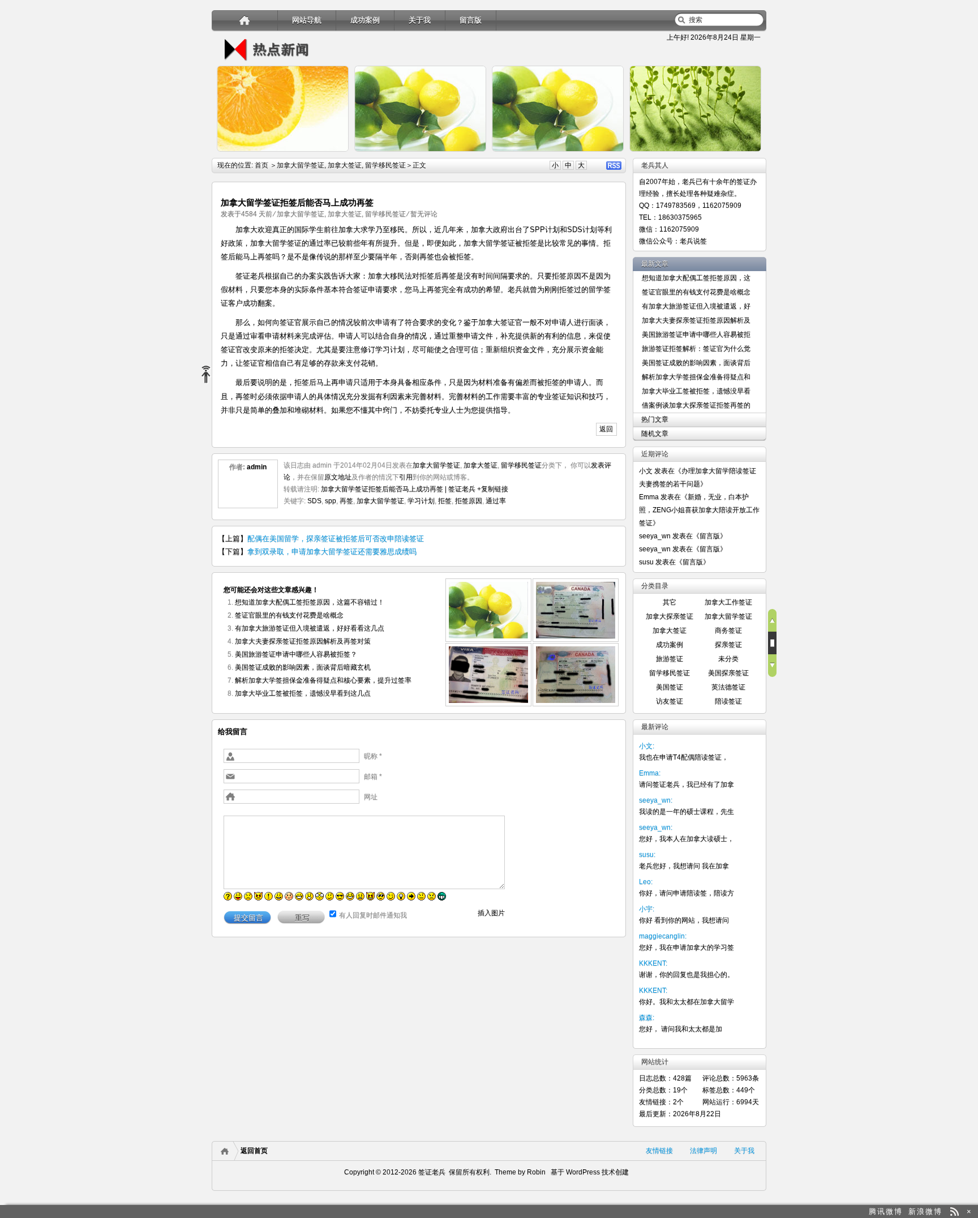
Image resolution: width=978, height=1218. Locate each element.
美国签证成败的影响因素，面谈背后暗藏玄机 (303, 667)
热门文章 (654, 419)
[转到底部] (772, 665)
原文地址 (337, 477)
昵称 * (373, 756)
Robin (536, 1172)
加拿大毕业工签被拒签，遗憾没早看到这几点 (303, 693)
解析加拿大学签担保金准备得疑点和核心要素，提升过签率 (323, 680)
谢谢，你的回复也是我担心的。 (686, 975)
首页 (261, 165)
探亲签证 (728, 645)
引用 (406, 477)
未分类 (728, 659)
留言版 (471, 20)
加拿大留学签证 (300, 165)
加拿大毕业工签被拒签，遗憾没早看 (696, 391)
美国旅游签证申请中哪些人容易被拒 (696, 334)
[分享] (210, 375)
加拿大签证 (345, 165)
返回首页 (254, 1151)
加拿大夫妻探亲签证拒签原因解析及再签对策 (303, 641)
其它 (669, 602)
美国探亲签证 (728, 673)
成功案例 (365, 20)
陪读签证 (728, 701)
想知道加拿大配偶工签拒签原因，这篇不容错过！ (309, 602)
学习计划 (421, 501)
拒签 (445, 501)
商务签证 (728, 630)
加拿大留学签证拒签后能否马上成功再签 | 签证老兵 (398, 489)
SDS (314, 501)
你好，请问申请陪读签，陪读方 (686, 893)
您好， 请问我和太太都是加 (680, 1029)
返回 (606, 429)
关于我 (420, 20)
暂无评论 (423, 214)
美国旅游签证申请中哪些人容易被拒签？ (296, 654)
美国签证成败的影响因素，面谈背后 (696, 363)
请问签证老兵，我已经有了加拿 (686, 784)
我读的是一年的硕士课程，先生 (686, 812)
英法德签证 (728, 687)
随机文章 (654, 434)
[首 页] (245, 20)
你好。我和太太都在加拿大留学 (686, 1002)
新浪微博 (925, 1211)
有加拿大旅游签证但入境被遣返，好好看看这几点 (309, 628)
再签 (346, 501)
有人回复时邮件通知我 (373, 915)
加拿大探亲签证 (669, 616)
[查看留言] (772, 643)
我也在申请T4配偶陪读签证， (683, 757)
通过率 (496, 501)
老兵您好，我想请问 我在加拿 (684, 866)
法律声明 (703, 1151)
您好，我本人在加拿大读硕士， (686, 839)
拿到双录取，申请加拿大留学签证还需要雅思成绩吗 (332, 551)
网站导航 (306, 20)
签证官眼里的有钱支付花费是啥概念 (289, 615)
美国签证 (669, 687)
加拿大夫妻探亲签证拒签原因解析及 (696, 320)
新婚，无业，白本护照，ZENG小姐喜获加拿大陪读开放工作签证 (699, 510)
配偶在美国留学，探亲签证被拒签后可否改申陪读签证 (335, 538)
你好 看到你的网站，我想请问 (684, 920)
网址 (371, 797)
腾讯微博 (886, 1211)
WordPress (582, 1172)
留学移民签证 (385, 165)
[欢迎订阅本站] (954, 1211)
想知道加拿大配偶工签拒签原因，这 (696, 278)
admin (257, 467)
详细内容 (334, 156)
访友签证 (669, 701)
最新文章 (654, 264)
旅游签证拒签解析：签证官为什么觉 (696, 349)
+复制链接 (491, 489)
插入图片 (491, 913)
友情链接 (659, 1151)
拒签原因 (468, 501)
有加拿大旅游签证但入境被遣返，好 (696, 306)
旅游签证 (669, 659)
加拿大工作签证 (728, 602)
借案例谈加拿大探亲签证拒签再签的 (696, 405)
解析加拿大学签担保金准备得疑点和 (696, 377)
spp (330, 501)
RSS (613, 165)
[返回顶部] (772, 620)
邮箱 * (373, 776)
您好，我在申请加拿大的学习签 (686, 947)
